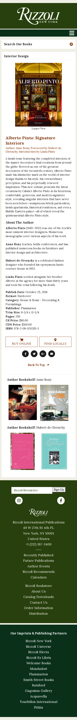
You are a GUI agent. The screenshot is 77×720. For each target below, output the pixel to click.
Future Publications (38, 561)
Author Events (38, 566)
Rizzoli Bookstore (38, 586)
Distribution (38, 613)
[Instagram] (19, 500)
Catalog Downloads (38, 597)
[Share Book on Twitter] (34, 353)
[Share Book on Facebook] (25, 353)
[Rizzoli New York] (38, 16)
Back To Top (37, 365)
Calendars (39, 577)
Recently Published (38, 555)
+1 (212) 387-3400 (39, 544)
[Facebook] (61, 500)
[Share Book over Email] (51, 353)
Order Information (38, 608)
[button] (38, 44)
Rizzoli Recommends (39, 572)
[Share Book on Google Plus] (42, 353)
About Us (38, 591)
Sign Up (59, 489)
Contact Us (38, 602)
